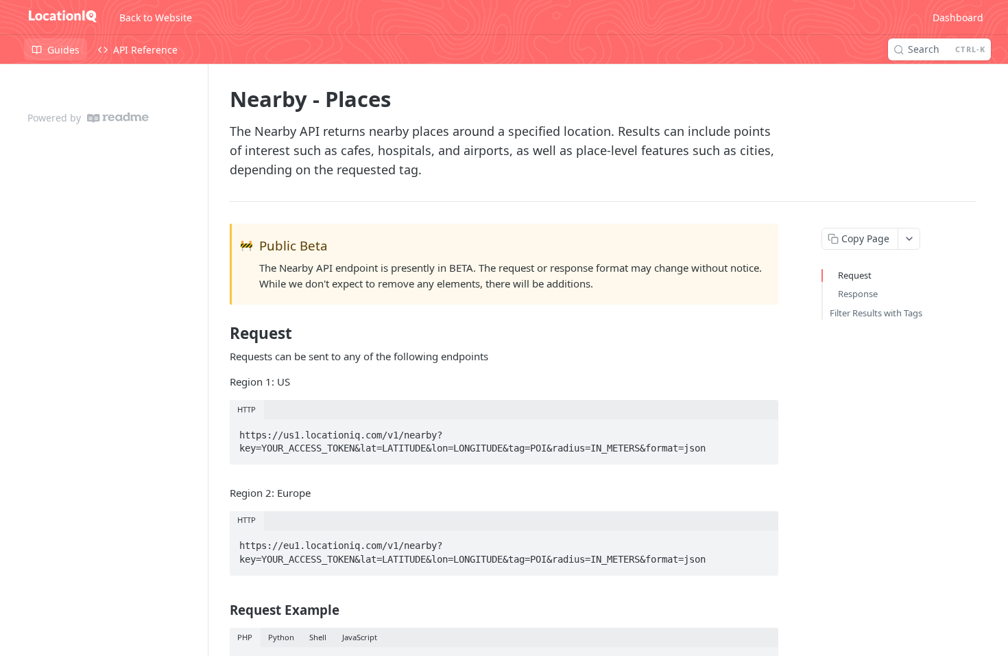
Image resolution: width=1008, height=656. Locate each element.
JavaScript (359, 637)
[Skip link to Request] (220, 333)
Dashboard (958, 17)
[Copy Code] (762, 431)
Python (281, 637)
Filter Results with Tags (876, 313)
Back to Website (155, 17)
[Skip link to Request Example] (220, 609)
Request (855, 275)
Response (858, 294)
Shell (317, 637)
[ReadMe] (118, 118)
